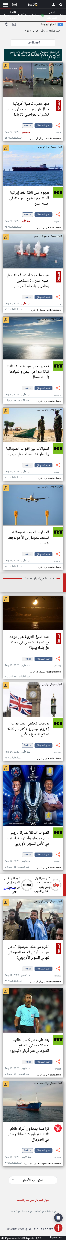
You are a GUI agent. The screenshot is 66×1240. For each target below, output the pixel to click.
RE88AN (57, 1158)
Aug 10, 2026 (17, 1068)
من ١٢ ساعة (27, 1211)
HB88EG (57, 472)
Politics (27, 125)
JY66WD (57, 666)
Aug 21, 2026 (17, 221)
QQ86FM (57, 221)
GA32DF (57, 1069)
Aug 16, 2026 (17, 560)
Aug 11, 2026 (17, 975)
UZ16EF (58, 133)
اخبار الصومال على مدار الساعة (33, 1200)
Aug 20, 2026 (17, 303)
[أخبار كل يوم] (33, 5)
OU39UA (57, 395)
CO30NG (57, 862)
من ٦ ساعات (39, 1211)
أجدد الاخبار (33, 42)
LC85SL (58, 304)
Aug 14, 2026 (17, 752)
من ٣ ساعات (50, 1211)
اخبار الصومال (43, 125)
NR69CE (57, 976)
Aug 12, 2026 (17, 861)
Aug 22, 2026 (17, 132)
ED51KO (57, 561)
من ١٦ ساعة (15, 1211)
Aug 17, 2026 (17, 471)
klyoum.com (56, 1237)
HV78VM (57, 752)
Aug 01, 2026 (18, 1157)
